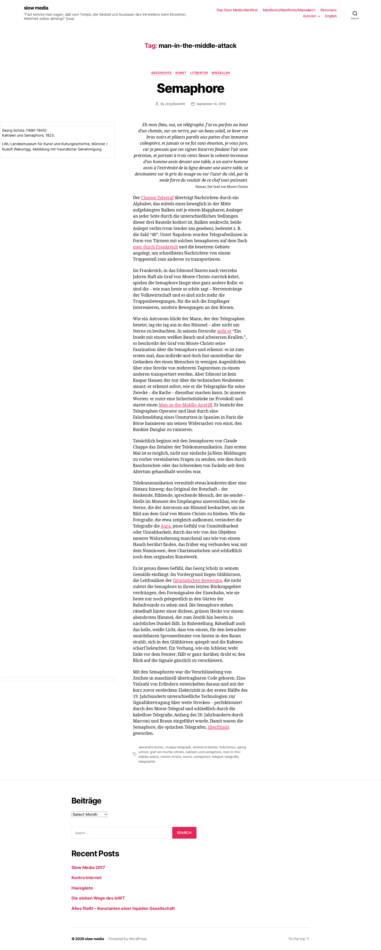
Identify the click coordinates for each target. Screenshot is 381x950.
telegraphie (147, 761)
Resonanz (328, 10)
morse (187, 757)
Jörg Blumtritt (175, 104)
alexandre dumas (151, 747)
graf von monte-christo (167, 752)
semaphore (202, 757)
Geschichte (161, 73)
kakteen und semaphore (203, 752)
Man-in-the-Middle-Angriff (185, 405)
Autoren (309, 16)
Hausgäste (82, 887)
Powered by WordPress (128, 939)
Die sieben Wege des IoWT (98, 898)
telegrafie (231, 757)
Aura (166, 526)
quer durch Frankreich (155, 247)
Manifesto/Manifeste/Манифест (289, 10)
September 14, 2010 (211, 104)
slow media (36, 8)
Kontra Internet (86, 877)
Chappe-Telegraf (157, 198)
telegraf (217, 757)
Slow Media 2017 (88, 867)
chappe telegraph (178, 747)
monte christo (171, 757)
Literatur (199, 73)
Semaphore (190, 88)
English (331, 16)
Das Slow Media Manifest (237, 10)
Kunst (180, 73)
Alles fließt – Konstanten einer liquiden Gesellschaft (123, 908)
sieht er (224, 331)
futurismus (227, 747)
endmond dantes (205, 747)
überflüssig (219, 727)
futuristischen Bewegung (197, 580)
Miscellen (221, 73)
